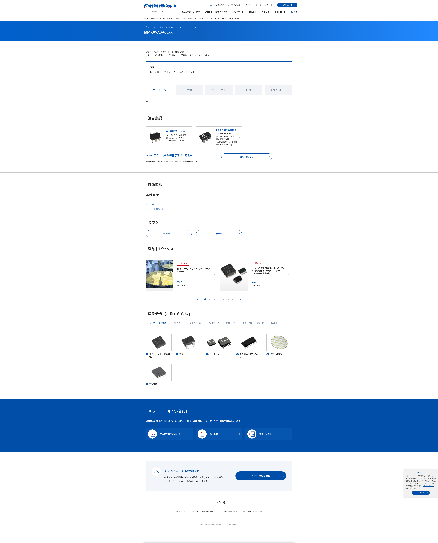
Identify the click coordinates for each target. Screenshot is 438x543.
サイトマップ (180, 511)
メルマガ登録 (235, 5)
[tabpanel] (219, 360)
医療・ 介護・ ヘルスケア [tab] (253, 323)
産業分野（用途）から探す (216, 12)
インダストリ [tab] (213, 323)
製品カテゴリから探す (191, 12)
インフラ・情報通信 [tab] (158, 323)
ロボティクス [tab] (195, 323)
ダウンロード (280, 12)
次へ (240, 300)
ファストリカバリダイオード (203, 18)
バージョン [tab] (160, 90)
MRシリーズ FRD (220, 18)
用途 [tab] (189, 90)
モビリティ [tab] (177, 323)
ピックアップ (238, 12)
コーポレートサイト (262, 5)
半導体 (178, 18)
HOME (146, 18)
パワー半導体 (187, 18)
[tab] (205, 299)
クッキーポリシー (428, 486)
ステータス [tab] (219, 90)
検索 (295, 12)
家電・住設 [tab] (230, 323)
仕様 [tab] (248, 90)
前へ (197, 300)
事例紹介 (265, 12)
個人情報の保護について (211, 511)
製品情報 (154, 18)
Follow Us (216, 502)
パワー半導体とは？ (156, 209)
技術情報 (252, 12)
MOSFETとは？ (154, 204)
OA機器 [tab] (274, 323)
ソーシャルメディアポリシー (252, 511)
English (249, 5)
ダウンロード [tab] (278, 90)
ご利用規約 (194, 511)
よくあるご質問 (218, 5)
